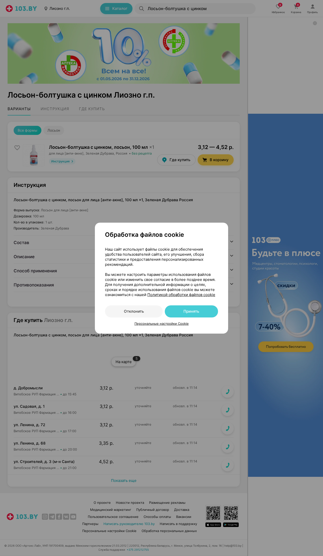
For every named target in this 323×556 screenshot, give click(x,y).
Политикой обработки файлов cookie (181, 294)
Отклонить (134, 311)
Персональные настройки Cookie (161, 323)
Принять (191, 311)
